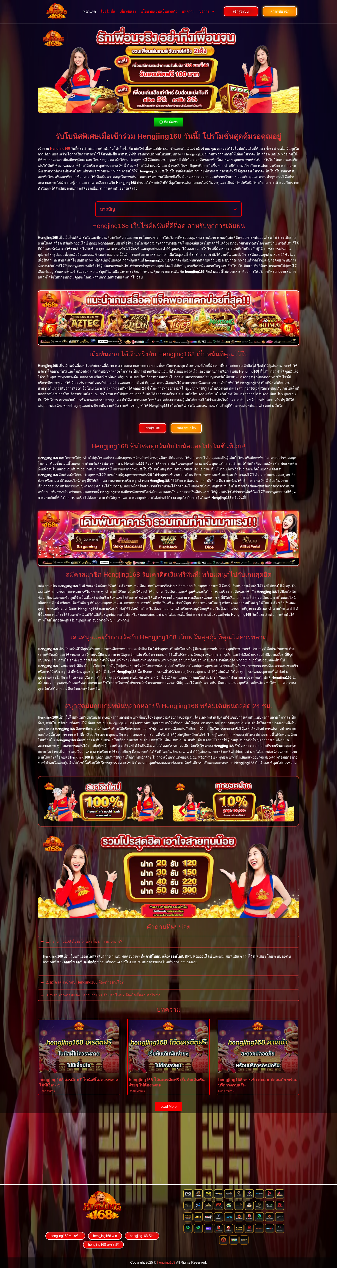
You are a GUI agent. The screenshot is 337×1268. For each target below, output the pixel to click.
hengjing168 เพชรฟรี (103, 1244)
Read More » (47, 1091)
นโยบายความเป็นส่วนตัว (159, 11)
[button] (235, 209)
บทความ (188, 11)
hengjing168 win (105, 1236)
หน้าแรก (89, 11)
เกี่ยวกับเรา (128, 11)
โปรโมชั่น (107, 11)
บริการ (204, 11)
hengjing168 (166, 1262)
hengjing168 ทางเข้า (65, 1236)
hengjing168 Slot (142, 1236)
